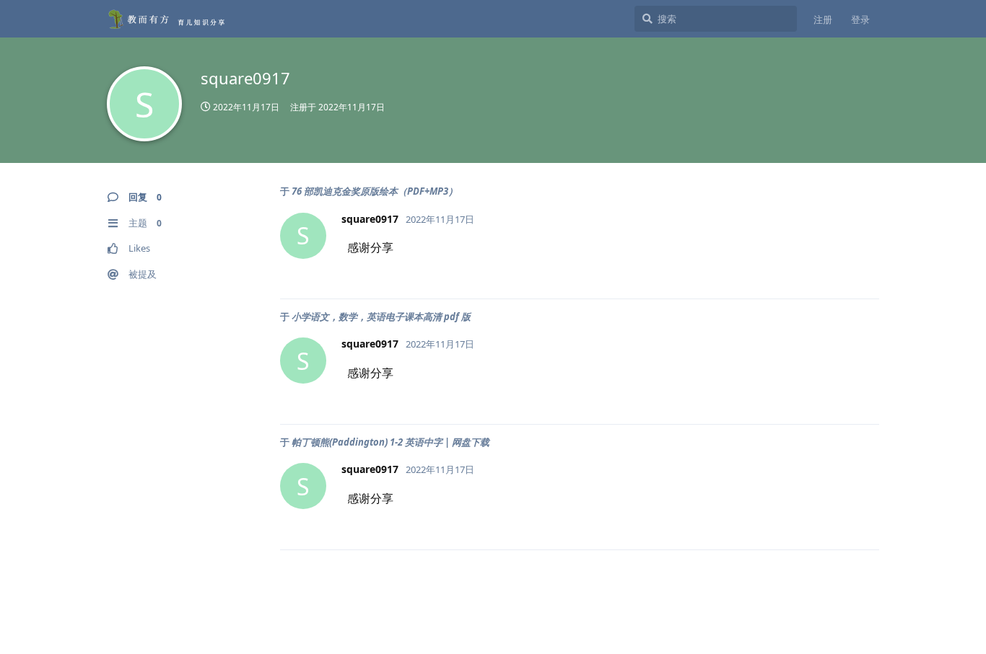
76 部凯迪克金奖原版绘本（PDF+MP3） (375, 191)
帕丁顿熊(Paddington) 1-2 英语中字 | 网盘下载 (390, 442)
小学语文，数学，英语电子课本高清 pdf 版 (381, 316)
